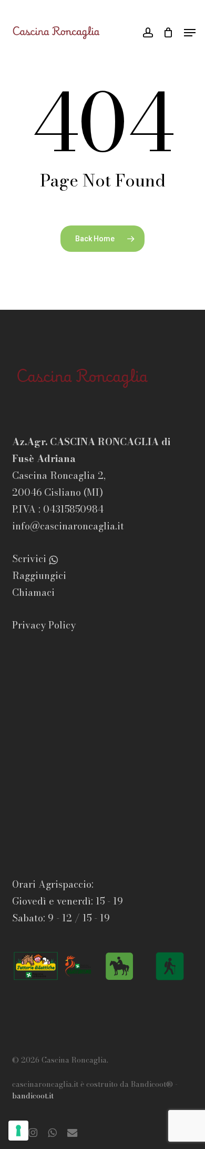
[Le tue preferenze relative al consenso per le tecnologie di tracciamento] (18, 1131)
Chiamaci (33, 592)
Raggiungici (39, 575)
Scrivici (33, 559)
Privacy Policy (44, 625)
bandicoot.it (33, 1096)
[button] (190, 32)
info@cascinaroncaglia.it (68, 526)
